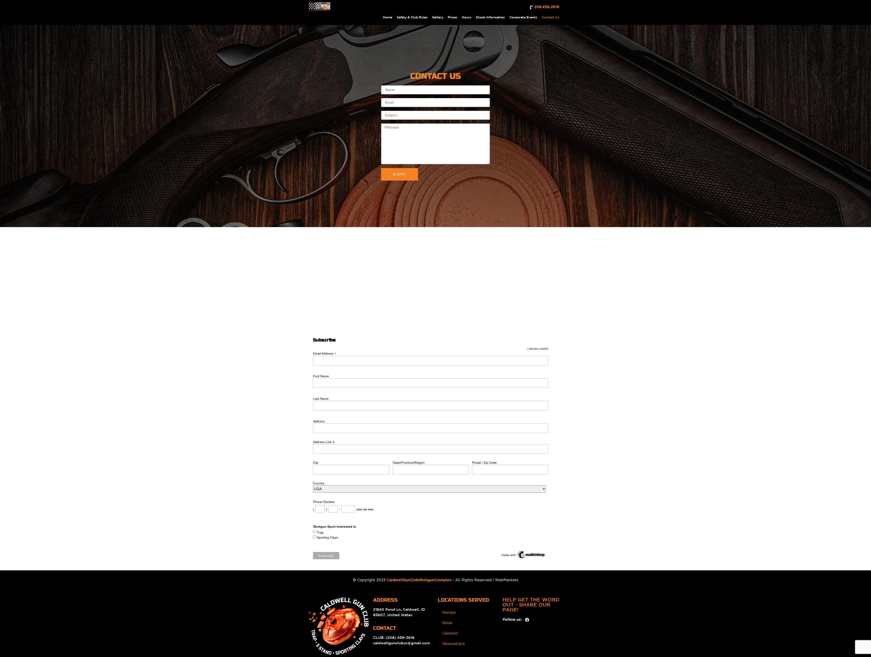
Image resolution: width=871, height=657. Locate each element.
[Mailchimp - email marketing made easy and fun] (523, 558)
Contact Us (550, 17)
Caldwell (450, 633)
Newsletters (453, 644)
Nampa (448, 612)
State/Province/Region (409, 462)
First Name (321, 376)
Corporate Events (523, 17)
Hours (466, 17)
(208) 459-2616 (399, 638)
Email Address (324, 353)
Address (319, 421)
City (315, 462)
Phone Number (324, 501)
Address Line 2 (324, 442)
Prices (452, 17)
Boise (447, 623)
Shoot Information (490, 17)
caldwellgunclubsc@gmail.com (401, 643)
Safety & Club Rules (412, 17)
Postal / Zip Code (484, 462)
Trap (320, 532)
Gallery (437, 17)
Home (387, 17)
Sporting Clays (327, 537)
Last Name (321, 398)
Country (318, 483)
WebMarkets (506, 580)
